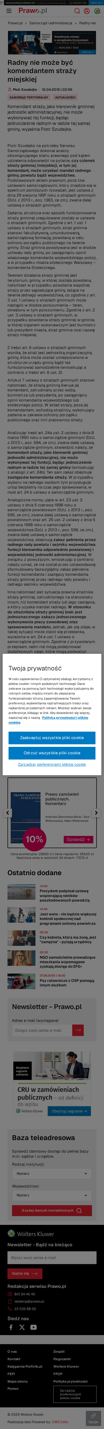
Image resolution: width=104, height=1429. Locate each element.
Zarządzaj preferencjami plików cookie (52, 764)
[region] (52, 714)
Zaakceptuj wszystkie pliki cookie (52, 737)
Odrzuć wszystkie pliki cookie (52, 753)
